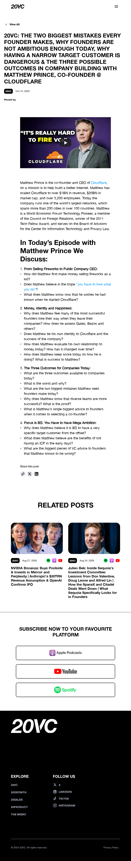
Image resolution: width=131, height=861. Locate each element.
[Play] (65, 143)
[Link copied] (23, 474)
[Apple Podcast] (54, 560)
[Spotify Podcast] (48, 560)
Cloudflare (98, 183)
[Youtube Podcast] (60, 560)
